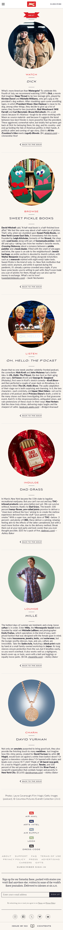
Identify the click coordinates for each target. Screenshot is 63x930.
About (6, 856)
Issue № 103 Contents (31, 926)
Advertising (50, 860)
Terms (40, 903)
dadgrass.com (47, 530)
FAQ (34, 856)
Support (21, 856)
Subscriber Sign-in (31, 867)
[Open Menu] (3, 4)
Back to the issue (32, 145)
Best (31, 16)
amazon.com (51, 133)
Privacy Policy (14, 860)
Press (33, 860)
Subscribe (56, 4)
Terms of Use (50, 856)
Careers (25, 863)
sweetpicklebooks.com (13, 277)
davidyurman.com (33, 772)
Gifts (39, 863)
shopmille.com (35, 656)
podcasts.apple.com (29, 406)
